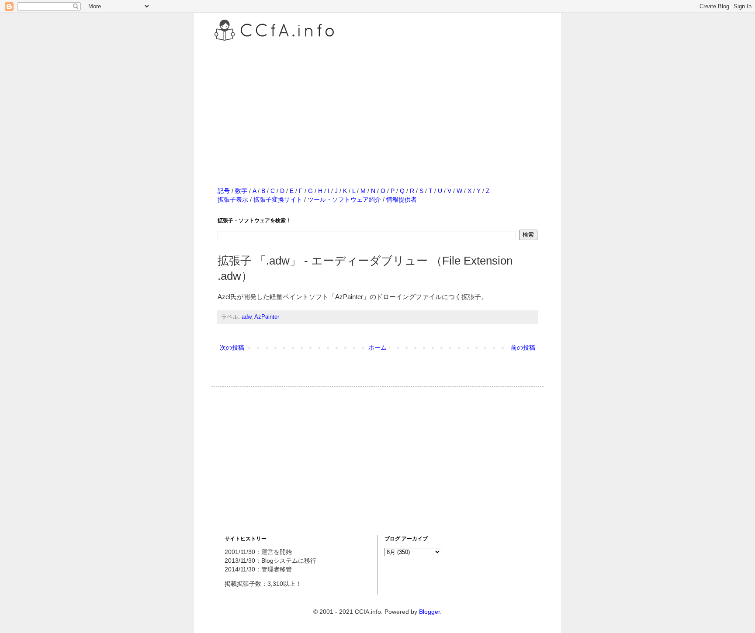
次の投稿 (232, 347)
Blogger (429, 611)
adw (246, 317)
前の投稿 (523, 347)
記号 (224, 190)
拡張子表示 (233, 199)
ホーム (377, 347)
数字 (241, 190)
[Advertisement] (377, 104)
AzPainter (266, 317)
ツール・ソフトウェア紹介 (344, 199)
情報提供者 (401, 199)
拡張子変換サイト (277, 199)
